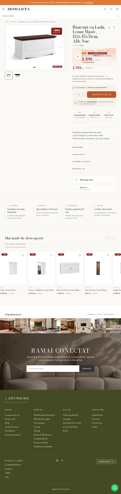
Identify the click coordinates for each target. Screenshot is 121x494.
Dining (37, 430)
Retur (65, 430)
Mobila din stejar (42, 419)
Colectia (78, 45)
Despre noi (10, 419)
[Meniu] (3, 9)
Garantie (67, 419)
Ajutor (66, 410)
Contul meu (98, 410)
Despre (8, 410)
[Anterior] (108, 237)
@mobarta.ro (13, 314)
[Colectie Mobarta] (83, 325)
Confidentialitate (13, 464)
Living (37, 426)
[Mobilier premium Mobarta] (68, 325)
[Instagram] (57, 460)
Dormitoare (39, 422)
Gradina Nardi (40, 438)
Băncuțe (14, 22)
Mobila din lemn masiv (44, 415)
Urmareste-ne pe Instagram (100, 314)
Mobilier (38, 410)
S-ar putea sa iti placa (15, 244)
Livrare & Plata (70, 426)
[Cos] (117, 9)
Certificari (10, 430)
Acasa (7, 22)
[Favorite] (111, 9)
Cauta (94, 426)
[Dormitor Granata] (52, 325)
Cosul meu (97, 422)
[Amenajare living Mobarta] (22, 325)
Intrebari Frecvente (72, 422)
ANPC (8, 473)
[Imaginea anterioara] (9, 47)
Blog (7, 422)
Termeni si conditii (14, 460)
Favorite (96, 419)
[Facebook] (62, 460)
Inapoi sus (104, 461)
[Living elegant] (37, 325)
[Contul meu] (105, 9)
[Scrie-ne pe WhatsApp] (114, 487)
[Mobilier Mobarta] (7, 325)
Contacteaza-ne (12, 415)
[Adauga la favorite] (114, 27)
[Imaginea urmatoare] (60, 47)
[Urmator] (113, 237)
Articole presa (12, 426)
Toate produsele (70, 415)
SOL (7, 477)
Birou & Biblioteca (43, 434)
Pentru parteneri (13, 434)
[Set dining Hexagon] (98, 325)
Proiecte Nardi (41, 442)
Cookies (9, 468)
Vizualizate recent (38, 244)
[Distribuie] (109, 27)
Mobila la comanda (43, 446)
